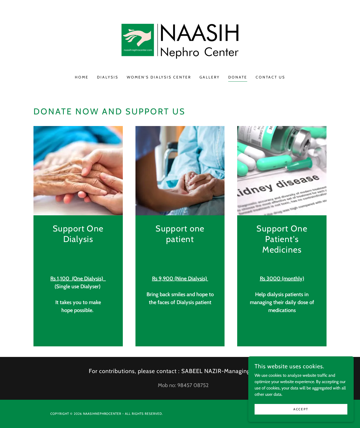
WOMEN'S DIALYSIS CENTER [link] (159, 77)
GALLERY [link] (210, 77)
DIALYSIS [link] (107, 77)
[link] (180, 40)
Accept (300, 409)
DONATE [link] (237, 77)
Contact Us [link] (270, 77)
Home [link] (82, 77)
